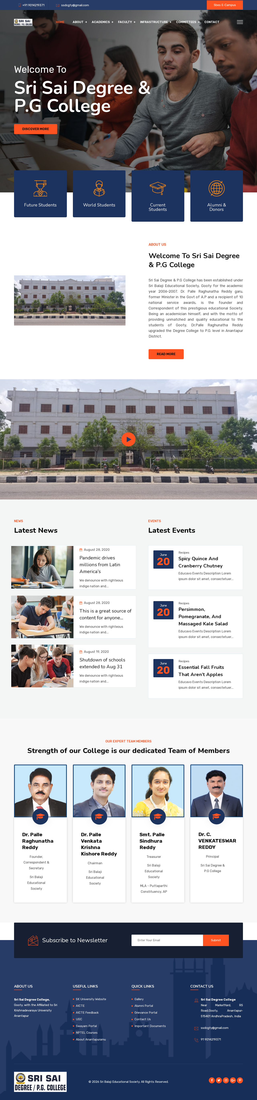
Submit (216, 940)
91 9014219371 (211, 1039)
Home (60, 22)
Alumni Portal (144, 1006)
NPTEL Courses (87, 1032)
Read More (166, 354)
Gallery (139, 999)
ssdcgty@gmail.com (74, 5)
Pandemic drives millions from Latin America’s (100, 565)
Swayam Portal (86, 1026)
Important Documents (150, 1026)
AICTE (80, 1006)
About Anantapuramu (91, 1039)
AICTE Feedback (87, 1012)
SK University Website (91, 999)
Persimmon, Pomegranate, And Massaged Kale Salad (203, 616)
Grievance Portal (146, 1012)
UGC (79, 1019)
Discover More (35, 129)
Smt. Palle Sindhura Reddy (152, 841)
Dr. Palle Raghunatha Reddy (37, 841)
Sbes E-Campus (225, 5)
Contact (211, 22)
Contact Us (143, 1019)
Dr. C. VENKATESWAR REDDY (217, 840)
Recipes (183, 552)
